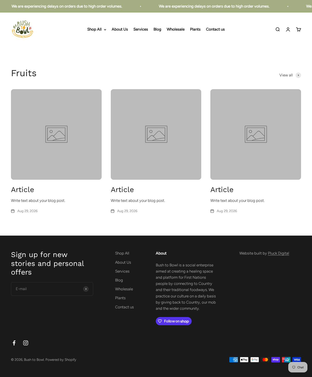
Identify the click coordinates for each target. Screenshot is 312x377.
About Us (120, 29)
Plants (195, 29)
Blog (157, 29)
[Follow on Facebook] (14, 343)
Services (140, 29)
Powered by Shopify (60, 360)
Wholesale (176, 29)
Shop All (94, 29)
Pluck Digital (278, 253)
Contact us (215, 29)
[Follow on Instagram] (26, 343)
